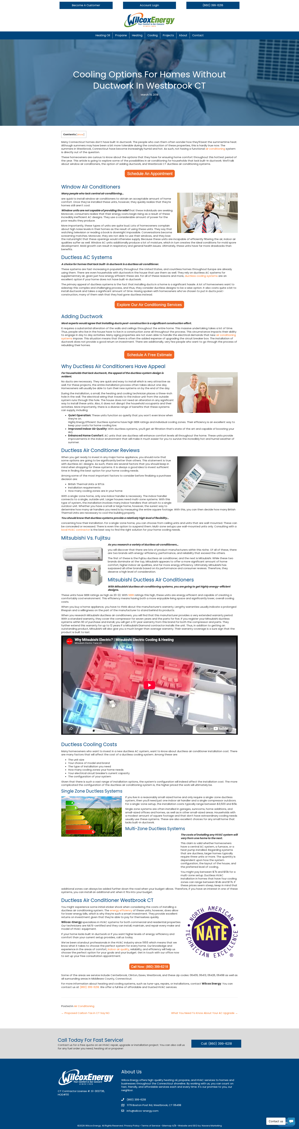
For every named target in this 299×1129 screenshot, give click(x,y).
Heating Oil (102, 35)
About (183, 35)
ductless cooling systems (201, 276)
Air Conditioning (84, 1006)
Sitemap (167, 1125)
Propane (121, 35)
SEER (131, 595)
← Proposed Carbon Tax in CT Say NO (85, 1013)
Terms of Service (150, 1125)
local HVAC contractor (75, 529)
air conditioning (215, 148)
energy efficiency (121, 910)
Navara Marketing (212, 1125)
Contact (198, 35)
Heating (137, 35)
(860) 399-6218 (89, 987)
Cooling (152, 35)
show (80, 134)
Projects (168, 35)
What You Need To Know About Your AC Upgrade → (204, 1013)
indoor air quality (118, 949)
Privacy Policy (131, 1125)
